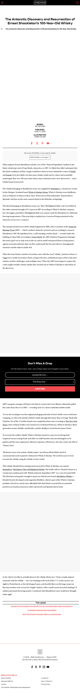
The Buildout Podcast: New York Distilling (41, 610)
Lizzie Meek (37, 237)
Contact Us (44, 678)
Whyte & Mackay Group (38, 192)
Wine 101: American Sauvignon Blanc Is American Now (41, 614)
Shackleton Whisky (64, 476)
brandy (9, 175)
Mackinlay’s (55, 189)
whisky (73, 171)
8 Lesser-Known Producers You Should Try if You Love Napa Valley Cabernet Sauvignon (42, 606)
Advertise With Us (7, 681)
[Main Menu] (2, 3)
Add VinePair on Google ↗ (40, 157)
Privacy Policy (45, 684)
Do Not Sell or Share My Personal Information (40, 659)
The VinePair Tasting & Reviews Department (15, 687)
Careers (3, 684)
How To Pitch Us (46, 681)
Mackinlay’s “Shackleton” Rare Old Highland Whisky (23, 469)
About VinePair (6, 678)
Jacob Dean (40, 126)
